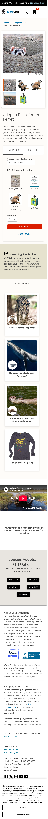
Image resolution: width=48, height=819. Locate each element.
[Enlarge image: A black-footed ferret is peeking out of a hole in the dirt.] (23, 53)
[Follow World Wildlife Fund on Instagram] (16, 778)
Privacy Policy (36, 802)
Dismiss (23, 807)
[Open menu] (43, 11)
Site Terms (26, 802)
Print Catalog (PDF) (12, 752)
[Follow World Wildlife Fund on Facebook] (6, 778)
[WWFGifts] (21, 12)
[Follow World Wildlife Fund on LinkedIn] (26, 778)
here (6, 727)
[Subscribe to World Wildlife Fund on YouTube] (21, 778)
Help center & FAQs (12, 749)
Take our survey (11, 736)
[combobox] (21, 162)
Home (6, 23)
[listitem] (9, 85)
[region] (23, 69)
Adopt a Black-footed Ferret (21, 117)
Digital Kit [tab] (32, 150)
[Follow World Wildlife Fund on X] (11, 778)
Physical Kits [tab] (12, 150)
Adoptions (18, 23)
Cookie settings (23, 814)
